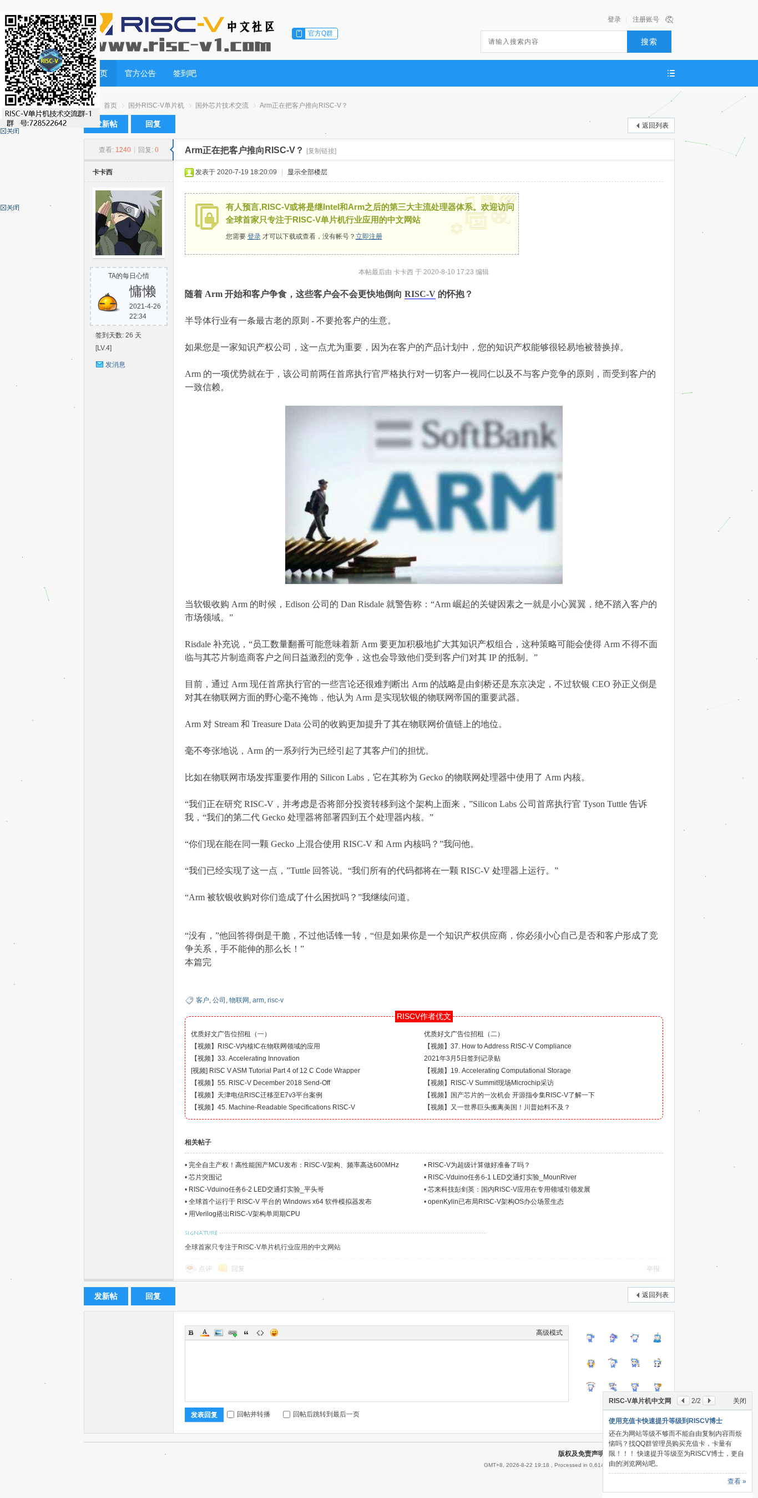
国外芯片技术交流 (222, 105)
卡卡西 (103, 172)
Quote (246, 1332)
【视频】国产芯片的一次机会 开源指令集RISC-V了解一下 (509, 1095)
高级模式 (549, 1332)
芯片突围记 (205, 1177)
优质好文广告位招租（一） (231, 1034)
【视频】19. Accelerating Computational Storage (497, 1071)
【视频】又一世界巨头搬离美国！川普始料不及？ (497, 1107)
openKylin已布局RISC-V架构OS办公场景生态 (496, 1202)
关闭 (739, 1401)
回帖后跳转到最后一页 (326, 1414)
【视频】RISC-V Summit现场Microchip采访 (489, 1083)
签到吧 (184, 73)
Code (260, 1332)
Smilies (274, 1332)
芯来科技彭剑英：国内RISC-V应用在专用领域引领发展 (509, 1189)
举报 (653, 1269)
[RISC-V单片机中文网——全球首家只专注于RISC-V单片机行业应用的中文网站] (181, 31)
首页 (110, 105)
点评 (205, 1269)
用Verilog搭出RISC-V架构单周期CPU (244, 1214)
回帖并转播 (253, 1414)
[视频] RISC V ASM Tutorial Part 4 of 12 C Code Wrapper (275, 1071)
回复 (153, 123)
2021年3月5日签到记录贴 (462, 1058)
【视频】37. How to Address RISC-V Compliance (498, 1046)
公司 (219, 1000)
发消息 (115, 365)
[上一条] (683, 1400)
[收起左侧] (172, 149)
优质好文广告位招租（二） (464, 1034)
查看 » (736, 1481)
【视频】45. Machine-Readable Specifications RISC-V (273, 1107)
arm (258, 1000)
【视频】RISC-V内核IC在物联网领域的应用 (255, 1046)
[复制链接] (321, 151)
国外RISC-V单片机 (156, 105)
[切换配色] (669, 19)
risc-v (275, 1000)
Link (232, 1332)
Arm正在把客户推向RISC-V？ (304, 105)
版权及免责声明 (581, 1453)
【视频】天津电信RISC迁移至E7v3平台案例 (256, 1095)
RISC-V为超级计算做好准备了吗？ (479, 1165)
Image (218, 1332)
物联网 (239, 1000)
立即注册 (369, 236)
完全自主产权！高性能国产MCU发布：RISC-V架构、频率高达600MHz (294, 1165)
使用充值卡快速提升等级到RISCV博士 (665, 1421)
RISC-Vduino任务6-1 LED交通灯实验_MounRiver (502, 1177)
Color (204, 1332)
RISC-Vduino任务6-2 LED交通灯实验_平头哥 (256, 1189)
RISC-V (420, 294)
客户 (202, 1000)
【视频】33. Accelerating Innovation (245, 1058)
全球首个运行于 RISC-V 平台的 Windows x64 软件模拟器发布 (280, 1202)
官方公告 (140, 73)
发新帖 (106, 123)
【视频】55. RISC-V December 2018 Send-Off (260, 1083)
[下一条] (709, 1400)
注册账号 (646, 19)
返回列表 (655, 125)
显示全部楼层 (307, 172)
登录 (614, 19)
